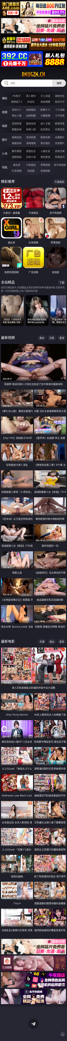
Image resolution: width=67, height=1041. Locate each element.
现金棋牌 (45, 101)
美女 (42, 337)
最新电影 (8, 641)
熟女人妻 (16, 115)
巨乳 (51, 337)
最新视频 (8, 337)
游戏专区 (60, 95)
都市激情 (16, 151)
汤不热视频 (60, 164)
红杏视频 (16, 170)
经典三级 (31, 129)
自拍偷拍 (31, 109)
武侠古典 (60, 151)
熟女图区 (45, 143)
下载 (61, 282)
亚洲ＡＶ (16, 109)
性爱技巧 (60, 157)
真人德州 (31, 95)
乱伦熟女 (45, 129)
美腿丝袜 (16, 143)
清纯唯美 (31, 143)
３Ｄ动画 (60, 109)
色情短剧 (45, 170)
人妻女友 (45, 151)
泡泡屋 (31, 170)
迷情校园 (16, 157)
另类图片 (60, 143)
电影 (4, 126)
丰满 (42, 641)
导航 (4, 167)
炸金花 (31, 101)
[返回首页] (62, 1034)
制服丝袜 (16, 129)
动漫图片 (60, 137)
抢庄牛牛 (60, 101)
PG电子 (17, 95)
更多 (61, 337)
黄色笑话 (45, 157)
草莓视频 (45, 164)
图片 (4, 140)
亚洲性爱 (16, 123)
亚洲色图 (31, 137)
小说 (4, 153)
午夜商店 (31, 164)
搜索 (59, 83)
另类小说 (31, 157)
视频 (4, 112)
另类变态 (60, 129)
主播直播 (45, 115)
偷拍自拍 (31, 123)
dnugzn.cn (33, 74)
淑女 (51, 641)
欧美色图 (45, 137)
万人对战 (45, 95)
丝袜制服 (31, 115)
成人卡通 (45, 123)
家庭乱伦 (31, 151)
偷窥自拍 (16, 137)
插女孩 (16, 164)
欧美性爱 (60, 123)
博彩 (4, 98)
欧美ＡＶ (45, 109)
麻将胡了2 (16, 101)
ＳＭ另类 (60, 115)
